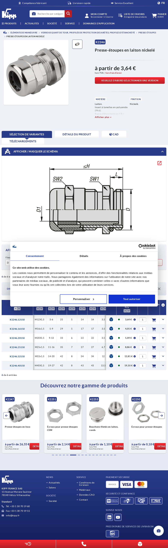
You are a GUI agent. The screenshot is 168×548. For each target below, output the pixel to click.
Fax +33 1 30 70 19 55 (17, 511)
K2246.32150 (17, 356)
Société (52, 23)
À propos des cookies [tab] (133, 256)
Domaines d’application (99, 23)
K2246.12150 (17, 319)
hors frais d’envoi (113, 73)
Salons (52, 487)
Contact (83, 499)
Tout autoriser (131, 298)
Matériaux (84, 490)
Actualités (54, 482)
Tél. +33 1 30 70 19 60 (17, 506)
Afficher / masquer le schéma (35, 151)
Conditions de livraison (86, 483)
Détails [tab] (84, 256)
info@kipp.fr (12, 515)
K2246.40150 (17, 365)
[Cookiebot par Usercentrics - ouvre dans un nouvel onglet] (141, 246)
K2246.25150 (17, 347)
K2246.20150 (17, 338)
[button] (53, 455)
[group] (20, 423)
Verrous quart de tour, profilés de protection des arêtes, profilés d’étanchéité (88, 33)
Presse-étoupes (147, 33)
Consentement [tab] (35, 256)
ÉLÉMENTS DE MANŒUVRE (24, 33)
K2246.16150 (17, 329)
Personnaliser (81, 298)
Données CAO (87, 494)
